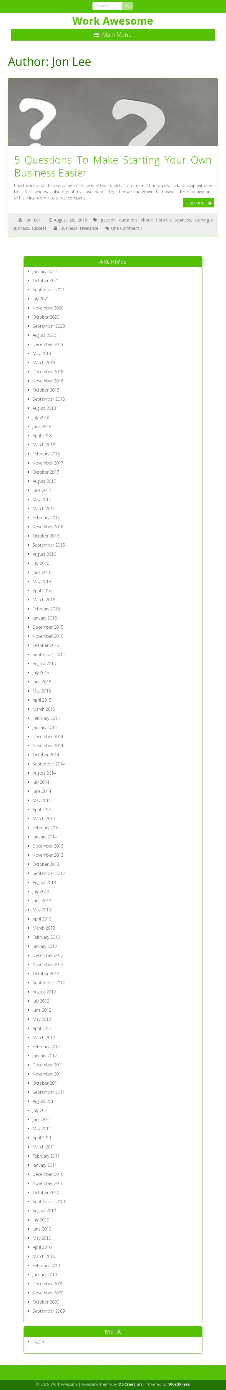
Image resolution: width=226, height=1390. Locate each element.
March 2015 (44, 709)
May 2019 (42, 353)
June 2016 (42, 572)
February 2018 (46, 454)
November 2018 (48, 381)
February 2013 (46, 937)
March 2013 (44, 928)
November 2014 (48, 745)
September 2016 (49, 545)
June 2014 (42, 791)
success (38, 228)
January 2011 (45, 1165)
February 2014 (46, 827)
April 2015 (42, 700)
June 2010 (42, 1229)
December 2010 (48, 1174)
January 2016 (45, 618)
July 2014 (41, 782)
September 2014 (49, 764)
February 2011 (46, 1156)
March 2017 (44, 508)
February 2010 (46, 1265)
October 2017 (46, 472)
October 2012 (46, 973)
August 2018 (44, 408)
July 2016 (41, 563)
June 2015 (42, 682)
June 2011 (42, 1119)
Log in (38, 1341)
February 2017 (46, 517)
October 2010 (46, 1192)
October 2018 (46, 390)
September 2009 (49, 1311)
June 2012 (42, 1010)
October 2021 (46, 280)
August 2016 (44, 554)
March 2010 (44, 1256)
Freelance (89, 228)
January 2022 (45, 271)
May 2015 (42, 691)
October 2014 (46, 755)
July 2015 (41, 672)
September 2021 (49, 289)
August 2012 (44, 992)
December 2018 (48, 371)
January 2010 (45, 1274)
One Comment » (126, 228)
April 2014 (42, 809)
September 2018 (49, 399)
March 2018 (44, 444)
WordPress (179, 1384)
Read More (196, 203)
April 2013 (42, 919)
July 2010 (41, 1220)
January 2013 (45, 946)
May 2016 (42, 581)
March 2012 (44, 1037)
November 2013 (48, 855)
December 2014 (48, 736)
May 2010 (42, 1238)
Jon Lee (33, 220)
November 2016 (48, 527)
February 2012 (46, 1046)
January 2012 (45, 1055)
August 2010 (44, 1210)
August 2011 (44, 1101)
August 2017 (44, 481)
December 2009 (48, 1283)
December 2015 (48, 627)
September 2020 (49, 326)
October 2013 (46, 864)
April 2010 (42, 1247)
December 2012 (48, 955)
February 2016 (46, 609)
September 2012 (49, 983)
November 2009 (48, 1293)
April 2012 (42, 1028)
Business (68, 228)
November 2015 (48, 636)
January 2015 (45, 727)
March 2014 (44, 818)
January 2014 (45, 837)
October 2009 (46, 1302)
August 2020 (44, 335)
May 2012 (42, 1019)
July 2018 (41, 417)
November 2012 (48, 964)
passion (108, 220)
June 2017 (42, 490)
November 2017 (48, 463)
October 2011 (46, 1083)
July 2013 (41, 891)
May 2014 (42, 800)
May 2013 (42, 910)
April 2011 (42, 1138)
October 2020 (46, 317)
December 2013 (48, 846)
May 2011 (42, 1128)
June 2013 (42, 900)
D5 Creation (130, 1384)
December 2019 (48, 344)
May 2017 (42, 499)
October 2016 (46, 536)
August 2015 (44, 663)
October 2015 (46, 645)
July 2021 (41, 299)
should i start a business (166, 220)
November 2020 (48, 308)
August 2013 (44, 882)
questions (128, 220)
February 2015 (46, 718)
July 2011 (41, 1110)
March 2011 (44, 1147)
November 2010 (48, 1183)
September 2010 (49, 1201)
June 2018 (42, 426)
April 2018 (42, 435)
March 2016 (44, 599)
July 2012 (41, 1001)
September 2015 (49, 654)
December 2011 (48, 1065)
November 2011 (48, 1074)
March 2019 (44, 362)
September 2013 (49, 873)
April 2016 (42, 590)
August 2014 (44, 773)
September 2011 (49, 1092)
